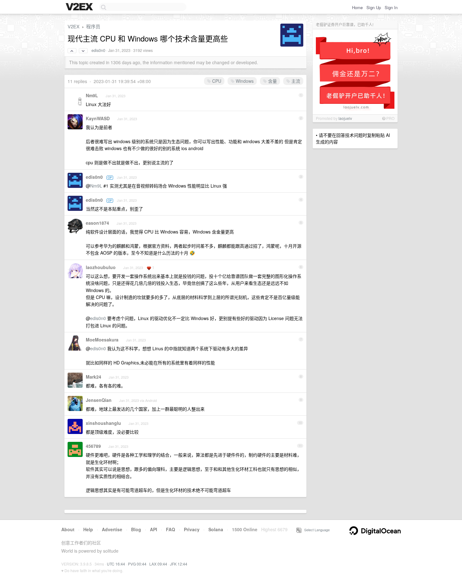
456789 (93, 446)
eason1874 (97, 223)
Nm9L (92, 95)
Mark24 (93, 377)
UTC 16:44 (116, 563)
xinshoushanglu (103, 423)
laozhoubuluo (101, 267)
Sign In (391, 7)
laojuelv (345, 118)
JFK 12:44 (178, 563)
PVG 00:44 (137, 563)
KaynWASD (98, 118)
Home (357, 7)
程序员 (93, 26)
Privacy (192, 529)
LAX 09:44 (158, 563)
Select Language (315, 529)
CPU (216, 81)
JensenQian (99, 400)
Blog (136, 529)
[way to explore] (80, 7)
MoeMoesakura (102, 339)
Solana (215, 529)
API (153, 529)
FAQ (170, 529)
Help (88, 529)
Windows (244, 81)
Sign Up (373, 7)
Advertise (112, 529)
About (67, 529)
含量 (272, 81)
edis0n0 (98, 50)
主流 (295, 81)
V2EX (74, 26)
